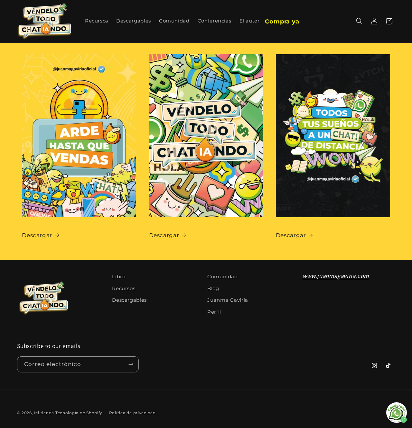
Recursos (123, 288)
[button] (359, 21)
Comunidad (222, 277)
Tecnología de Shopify (78, 413)
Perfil (214, 312)
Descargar (37, 235)
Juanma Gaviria (227, 300)
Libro (118, 277)
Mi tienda (44, 413)
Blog (213, 288)
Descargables (129, 300)
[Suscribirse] (130, 364)
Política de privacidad (132, 413)
